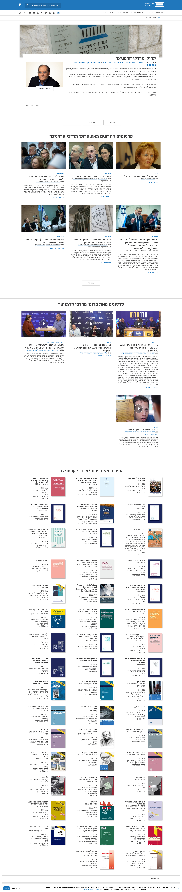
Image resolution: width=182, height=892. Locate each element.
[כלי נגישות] (20, 13)
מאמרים (112, 123)
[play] (138, 324)
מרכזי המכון (149, 13)
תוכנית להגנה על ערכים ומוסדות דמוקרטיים (123, 62)
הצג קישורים (155, 879)
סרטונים (92, 123)
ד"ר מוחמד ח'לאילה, (85, 353)
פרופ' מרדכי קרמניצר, (90, 179)
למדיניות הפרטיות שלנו (92, 889)
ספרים (72, 123)
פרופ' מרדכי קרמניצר (148, 179)
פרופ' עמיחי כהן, (77, 179)
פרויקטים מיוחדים (136, 13)
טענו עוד (91, 283)
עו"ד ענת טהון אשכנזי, (85, 245)
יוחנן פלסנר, (151, 353)
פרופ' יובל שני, (102, 179)
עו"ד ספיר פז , (55, 182)
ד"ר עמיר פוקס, (106, 247)
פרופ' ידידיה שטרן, (130, 432)
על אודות (159, 13)
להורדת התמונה (44, 88)
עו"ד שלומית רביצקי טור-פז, (50, 350)
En (25, 13)
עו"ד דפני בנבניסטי (94, 247)
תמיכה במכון (103, 13)
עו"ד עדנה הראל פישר (133, 251)
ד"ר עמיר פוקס (106, 181)
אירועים (125, 13)
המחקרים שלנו (115, 13)
